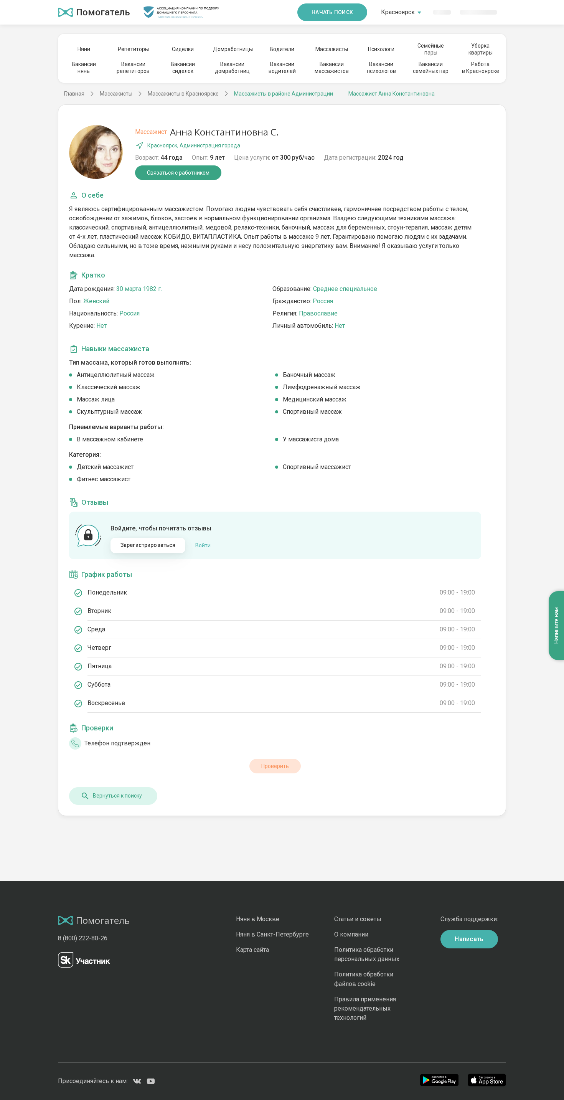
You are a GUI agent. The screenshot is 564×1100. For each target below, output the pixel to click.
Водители (282, 49)
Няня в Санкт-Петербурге (272, 934)
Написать (469, 939)
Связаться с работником (178, 173)
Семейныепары (430, 49)
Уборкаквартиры (480, 49)
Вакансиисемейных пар (431, 67)
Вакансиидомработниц (232, 67)
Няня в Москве (257, 919)
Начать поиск (332, 12)
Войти (203, 545)
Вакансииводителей (282, 67)
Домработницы (232, 49)
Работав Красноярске (480, 67)
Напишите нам (556, 625)
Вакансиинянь (84, 67)
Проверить (275, 766)
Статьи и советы (357, 919)
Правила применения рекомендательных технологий (365, 1008)
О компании (351, 934)
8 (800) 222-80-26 (82, 938)
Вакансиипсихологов (381, 67)
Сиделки (183, 49)
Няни (84, 49)
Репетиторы (133, 49)
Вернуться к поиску (117, 796)
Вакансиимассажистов (332, 67)
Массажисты (331, 49)
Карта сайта (252, 949)
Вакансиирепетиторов (133, 67)
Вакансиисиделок (183, 67)
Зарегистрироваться (148, 545)
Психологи (381, 49)
